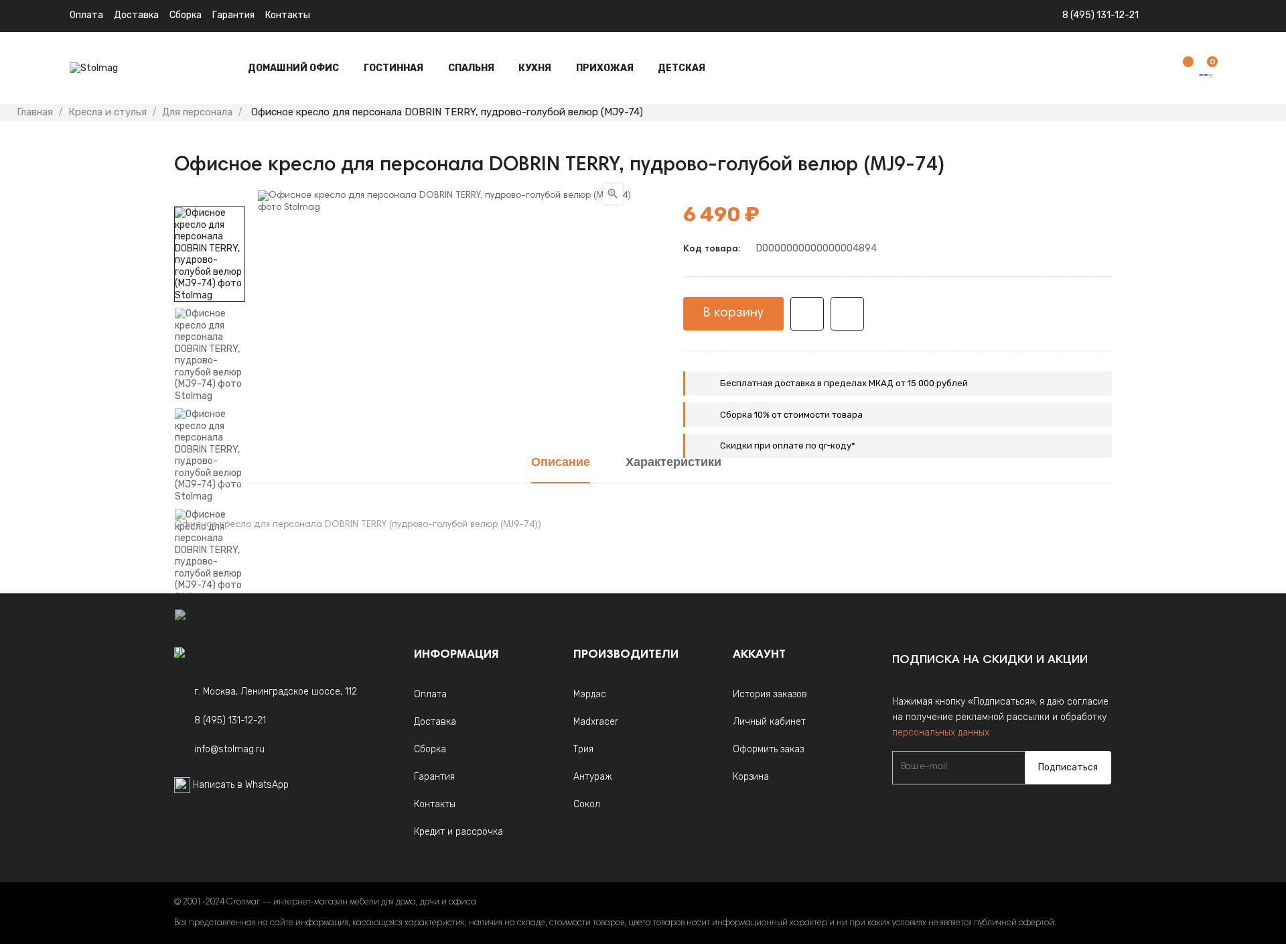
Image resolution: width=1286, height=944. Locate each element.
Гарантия (233, 15)
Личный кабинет (769, 721)
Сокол (586, 804)
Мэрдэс (589, 694)
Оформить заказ (768, 749)
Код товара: (711, 249)
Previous (209, 713)
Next (209, 197)
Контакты (287, 15)
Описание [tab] (560, 463)
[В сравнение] (847, 314)
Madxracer (595, 721)
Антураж (592, 776)
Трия (583, 749)
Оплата (86, 15)
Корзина (751, 776)
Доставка (136, 15)
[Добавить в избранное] (807, 314)
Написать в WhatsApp (241, 784)
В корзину (733, 313)
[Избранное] (1181, 68)
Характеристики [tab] (673, 463)
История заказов (770, 694)
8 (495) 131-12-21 (1100, 15)
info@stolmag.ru (229, 749)
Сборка (185, 15)
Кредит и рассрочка (458, 831)
